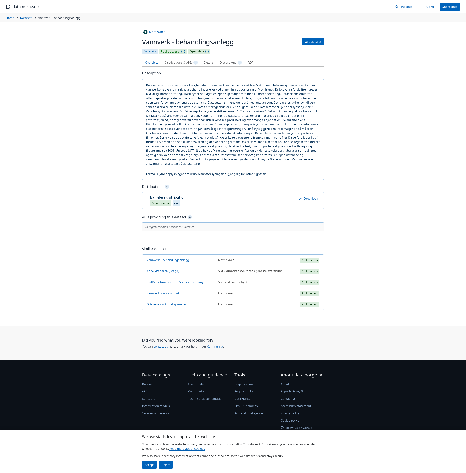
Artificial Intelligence (248, 413)
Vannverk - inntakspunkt (164, 293)
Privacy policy (290, 413)
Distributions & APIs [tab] (180, 63)
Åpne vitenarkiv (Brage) (163, 271)
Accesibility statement (296, 406)
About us (287, 384)
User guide (196, 384)
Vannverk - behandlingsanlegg (168, 260)
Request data (243, 391)
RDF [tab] (250, 63)
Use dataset (313, 42)
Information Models (156, 406)
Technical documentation (205, 399)
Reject (166, 465)
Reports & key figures (296, 391)
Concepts (148, 399)
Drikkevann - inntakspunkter (167, 304)
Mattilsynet (157, 32)
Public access (170, 51)
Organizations (244, 384)
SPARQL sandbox (246, 406)
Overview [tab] (151, 63)
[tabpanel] (233, 192)
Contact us (288, 399)
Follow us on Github (299, 428)
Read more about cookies (187, 449)
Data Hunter (243, 399)
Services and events (155, 413)
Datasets (26, 18)
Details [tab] (209, 63)
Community (215, 346)
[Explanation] (183, 51)
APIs (145, 391)
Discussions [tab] (230, 63)
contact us (161, 346)
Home (10, 18)
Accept (149, 465)
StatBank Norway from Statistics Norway (175, 282)
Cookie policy (290, 420)
